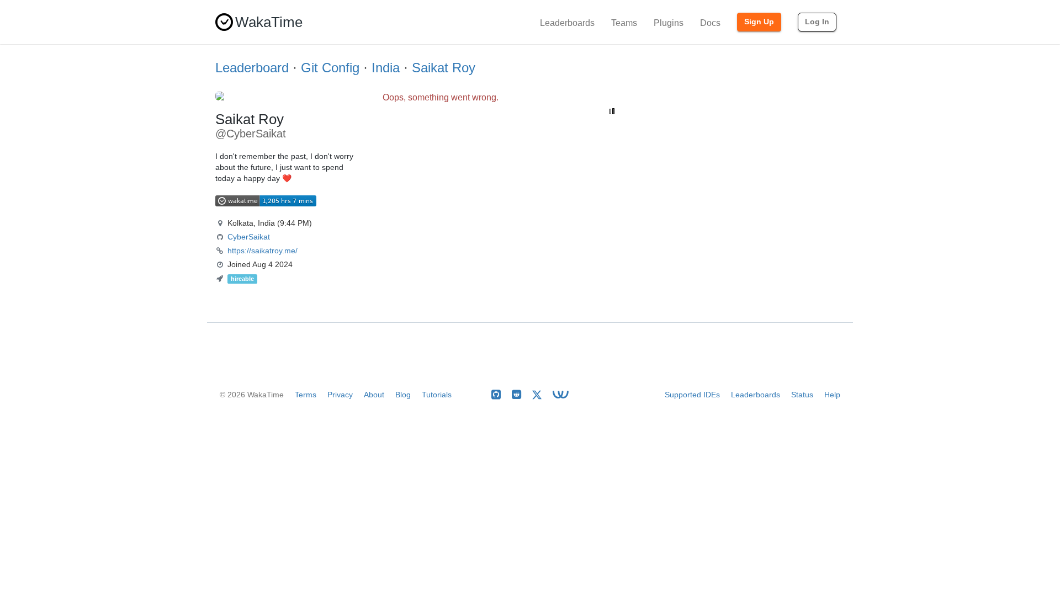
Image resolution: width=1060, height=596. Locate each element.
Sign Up (759, 21)
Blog (403, 394)
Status (802, 394)
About (374, 394)
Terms (305, 394)
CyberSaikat (248, 236)
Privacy (340, 394)
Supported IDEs (692, 394)
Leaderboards (567, 23)
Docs (710, 23)
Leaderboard (252, 67)
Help (832, 394)
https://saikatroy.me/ (262, 250)
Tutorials (437, 394)
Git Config (330, 67)
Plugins (668, 23)
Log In (817, 21)
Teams (624, 23)
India (386, 67)
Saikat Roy (443, 67)
